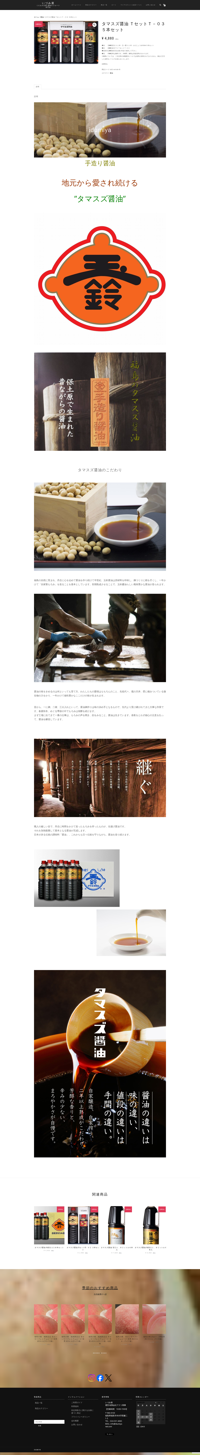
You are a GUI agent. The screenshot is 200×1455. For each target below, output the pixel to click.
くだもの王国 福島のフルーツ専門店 (48, 6)
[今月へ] (159, 1402)
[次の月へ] (163, 1402)
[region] (100, 130)
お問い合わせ (151, 5)
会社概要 (75, 1420)
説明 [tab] (37, 87)
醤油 (42, 17)
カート (114, 5)
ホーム (36, 17)
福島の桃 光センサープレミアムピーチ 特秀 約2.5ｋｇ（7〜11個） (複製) (127, 1339)
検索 (39, 1426)
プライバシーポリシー (80, 1416)
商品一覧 (104, 5)
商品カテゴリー (91, 5)
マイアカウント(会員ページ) (131, 5)
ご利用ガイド (76, 1402)
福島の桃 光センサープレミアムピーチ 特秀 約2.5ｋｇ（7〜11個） (73, 1339)
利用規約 (75, 1406)
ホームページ (76, 5)
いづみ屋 (48, 3)
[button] (94, 25)
